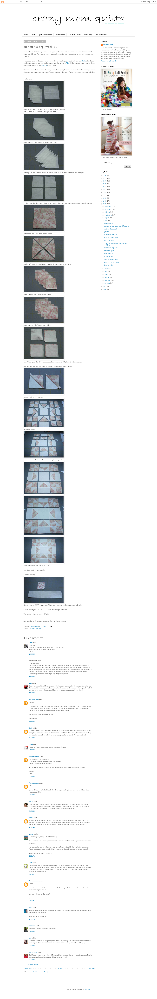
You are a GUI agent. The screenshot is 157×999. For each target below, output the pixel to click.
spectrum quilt (109, 251)
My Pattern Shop (101, 35)
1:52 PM (32, 693)
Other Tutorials (60, 35)
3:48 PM (32, 721)
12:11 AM (32, 856)
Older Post (91, 968)
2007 (105, 286)
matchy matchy (109, 223)
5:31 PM (32, 750)
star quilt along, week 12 (112, 248)
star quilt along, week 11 (112, 259)
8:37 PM (32, 946)
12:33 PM (32, 654)
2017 (105, 178)
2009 (105, 201)
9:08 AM (31, 874)
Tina (67, 63)
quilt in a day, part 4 (110, 234)
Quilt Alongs (88, 35)
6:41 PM (32, 931)
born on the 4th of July (111, 262)
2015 (105, 184)
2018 (105, 175)
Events (33, 35)
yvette (31, 834)
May (106, 271)
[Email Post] (50, 626)
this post (44, 65)
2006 (105, 289)
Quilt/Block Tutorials (45, 35)
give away (32, 628)
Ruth (30, 907)
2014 (105, 187)
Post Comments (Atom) (40, 972)
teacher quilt (108, 265)
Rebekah (32, 926)
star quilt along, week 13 (112, 237)
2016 (105, 181)
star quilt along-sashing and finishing (116, 226)
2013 (105, 189)
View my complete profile (109, 61)
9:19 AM (31, 901)
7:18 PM (32, 811)
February (108, 280)
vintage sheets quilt (110, 229)
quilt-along (39, 628)
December (108, 206)
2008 (105, 204)
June (31, 862)
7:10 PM (32, 795)
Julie (30, 728)
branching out (108, 256)
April (106, 274)
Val (30, 938)
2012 (105, 192)
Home (26, 35)
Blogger (87, 989)
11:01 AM (32, 919)
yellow (106, 232)
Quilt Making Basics (74, 35)
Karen (31, 801)
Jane (31, 642)
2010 (105, 198)
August (107, 218)
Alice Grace (33, 952)
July (106, 221)
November (108, 209)
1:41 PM (32, 676)
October (107, 212)
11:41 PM (32, 827)
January (107, 283)
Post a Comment (32, 964)
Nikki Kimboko (34, 756)
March (107, 277)
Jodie (84, 61)
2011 (105, 195)
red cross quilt (109, 240)
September (108, 215)
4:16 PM (32, 738)
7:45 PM (32, 960)
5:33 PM (32, 776)
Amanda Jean (34, 699)
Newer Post (28, 968)
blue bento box (109, 253)
